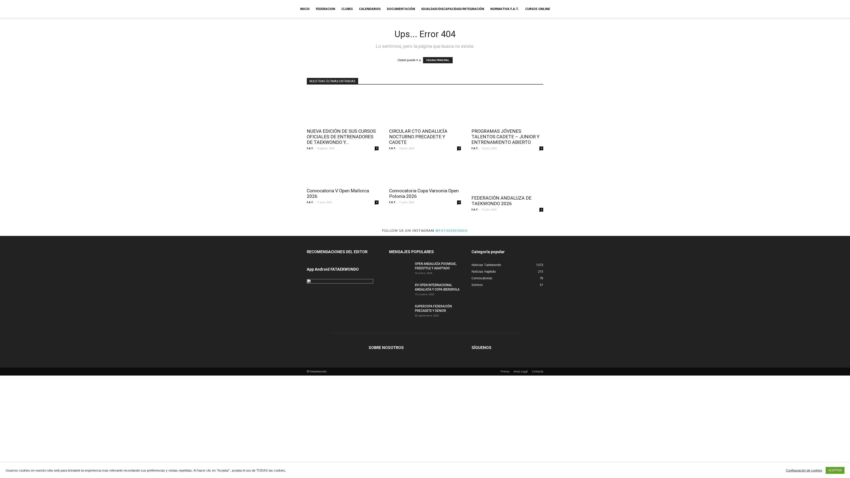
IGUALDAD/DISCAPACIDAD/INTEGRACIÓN (452, 9)
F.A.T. (310, 148)
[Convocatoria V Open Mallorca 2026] (343, 171)
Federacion (325, 9)
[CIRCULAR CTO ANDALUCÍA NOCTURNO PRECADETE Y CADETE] (425, 108)
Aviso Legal (521, 371)
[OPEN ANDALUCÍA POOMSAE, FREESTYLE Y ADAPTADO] (400, 269)
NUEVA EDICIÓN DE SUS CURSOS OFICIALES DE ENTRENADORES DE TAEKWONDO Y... (341, 137)
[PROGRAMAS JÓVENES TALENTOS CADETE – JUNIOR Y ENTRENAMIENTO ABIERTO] (507, 108)
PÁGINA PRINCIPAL (437, 60)
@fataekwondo (451, 230)
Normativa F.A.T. (504, 9)
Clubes (347, 9)
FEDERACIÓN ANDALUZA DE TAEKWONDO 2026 (501, 200)
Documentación (401, 9)
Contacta (537, 371)
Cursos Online (537, 9)
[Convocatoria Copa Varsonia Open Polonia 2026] (425, 171)
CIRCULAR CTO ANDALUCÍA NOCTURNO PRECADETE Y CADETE (418, 137)
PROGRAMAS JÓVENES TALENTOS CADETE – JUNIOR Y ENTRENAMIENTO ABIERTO (505, 137)
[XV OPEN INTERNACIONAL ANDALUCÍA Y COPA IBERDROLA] (400, 290)
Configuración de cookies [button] (804, 470)
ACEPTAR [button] (835, 470)
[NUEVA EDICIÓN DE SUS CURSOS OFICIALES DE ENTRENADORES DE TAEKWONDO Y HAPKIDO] (343, 108)
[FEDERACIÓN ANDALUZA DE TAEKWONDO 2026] (507, 175)
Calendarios (370, 9)
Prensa (505, 371)
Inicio (305, 9)
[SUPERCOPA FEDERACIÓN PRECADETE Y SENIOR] (400, 312)
